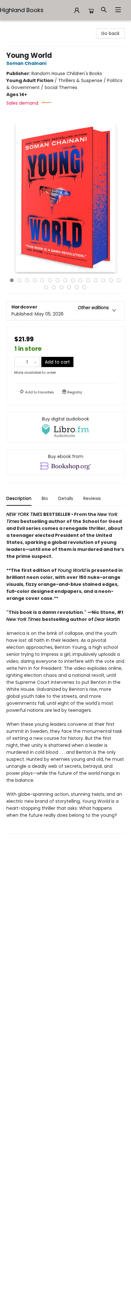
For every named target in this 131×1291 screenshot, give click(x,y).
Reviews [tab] (92, 498)
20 (77, 287)
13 (103, 280)
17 (54, 287)
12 (96, 280)
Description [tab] (18, 498)
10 (80, 280)
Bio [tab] (45, 498)
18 (61, 287)
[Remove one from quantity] (19, 361)
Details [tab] (65, 498)
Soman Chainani (26, 63)
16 (46, 287)
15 (119, 280)
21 (84, 287)
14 (111, 280)
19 (69, 287)
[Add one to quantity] (35, 361)
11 (88, 280)
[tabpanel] (65, 672)
